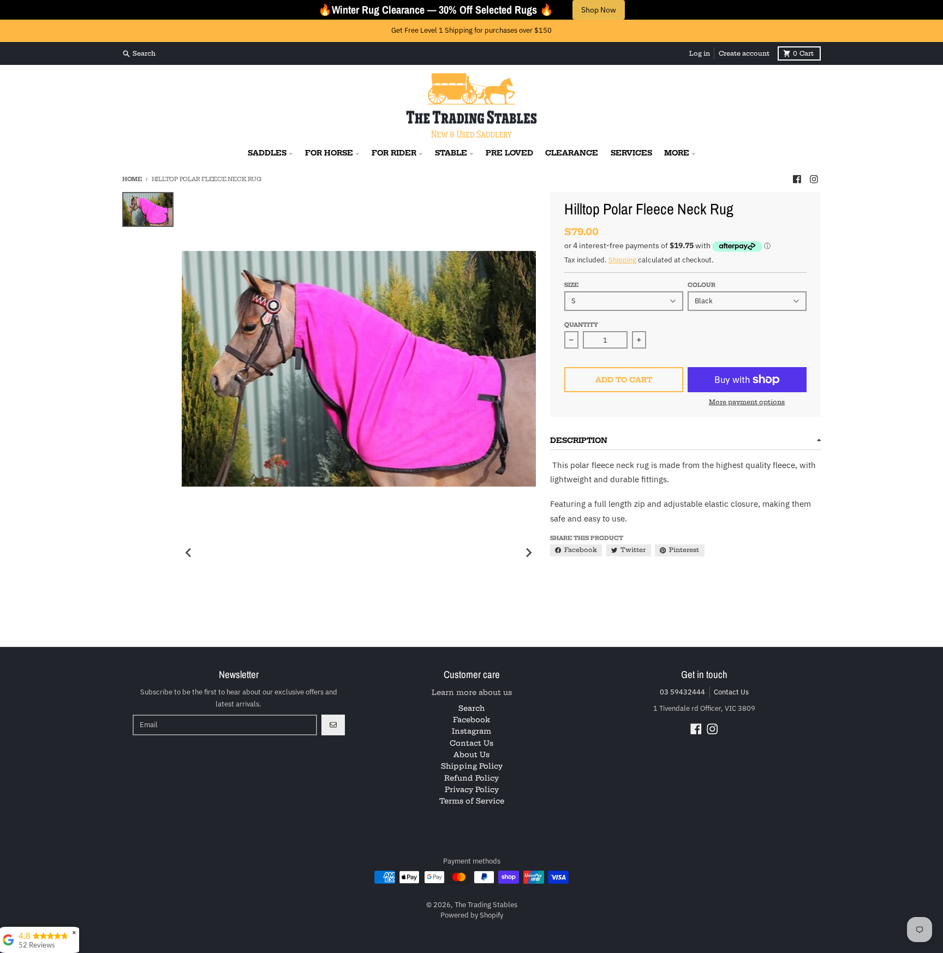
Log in (699, 53)
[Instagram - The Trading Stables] (814, 178)
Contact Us (731, 692)
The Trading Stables (486, 904)
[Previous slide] (189, 553)
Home (132, 179)
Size (571, 285)
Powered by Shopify (471, 915)
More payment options (747, 402)
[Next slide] (528, 553)
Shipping (622, 260)
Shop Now (598, 10)
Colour (701, 285)
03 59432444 (682, 692)
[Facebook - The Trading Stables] (796, 178)
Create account (744, 53)
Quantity (581, 324)
